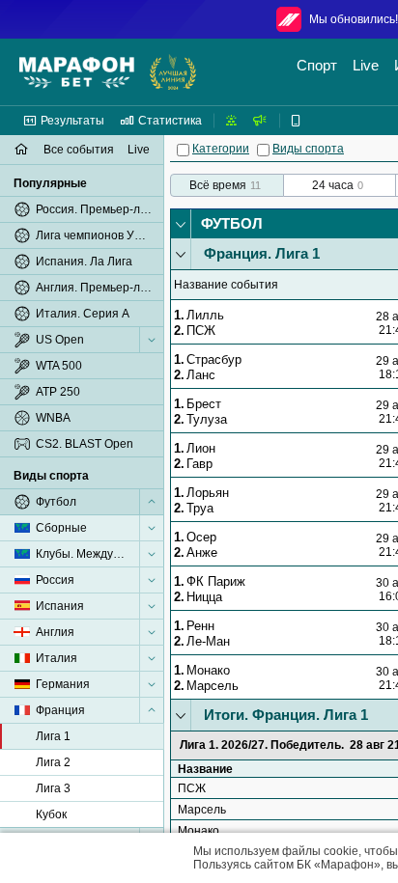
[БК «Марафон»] (76, 72)
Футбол (232, 223)
